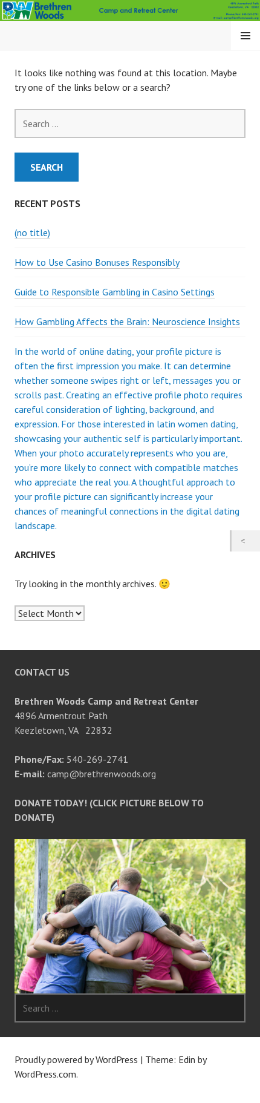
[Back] (246, 540)
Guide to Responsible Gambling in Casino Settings (115, 292)
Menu (245, 36)
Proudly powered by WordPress (76, 1059)
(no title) (32, 232)
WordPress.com (45, 1074)
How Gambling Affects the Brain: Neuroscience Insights (127, 321)
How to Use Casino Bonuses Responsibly (97, 262)
